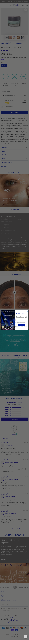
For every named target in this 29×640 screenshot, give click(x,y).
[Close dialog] (27, 311)
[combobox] (16, 322)
